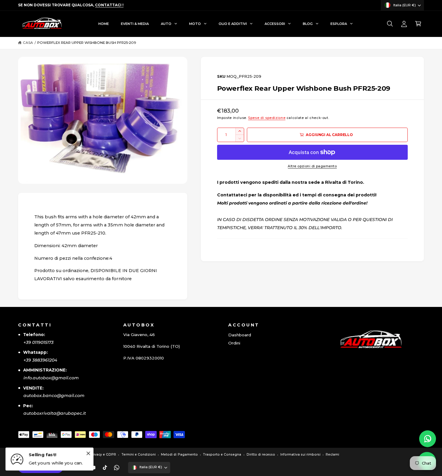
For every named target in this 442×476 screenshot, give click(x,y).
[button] (390, 24)
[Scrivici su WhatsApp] (427, 438)
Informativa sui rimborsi (300, 454)
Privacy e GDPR (103, 454)
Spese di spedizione (266, 118)
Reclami (332, 454)
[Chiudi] (88, 453)
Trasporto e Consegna (222, 454)
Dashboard (239, 334)
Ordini (234, 343)
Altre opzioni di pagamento (312, 166)
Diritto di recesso (261, 454)
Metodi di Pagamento (179, 454)
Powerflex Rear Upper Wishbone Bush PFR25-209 (87, 43)
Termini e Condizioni (138, 454)
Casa (28, 43)
